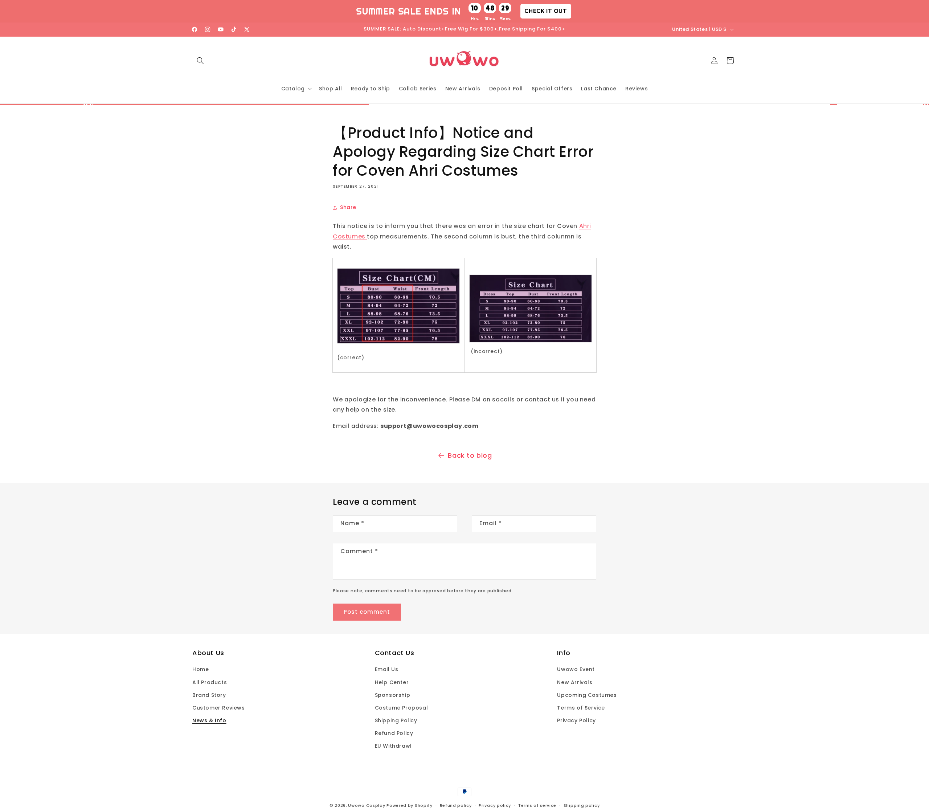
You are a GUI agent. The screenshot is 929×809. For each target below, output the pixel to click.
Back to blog (470, 455)
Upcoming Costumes (587, 695)
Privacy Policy (576, 720)
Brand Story (209, 695)
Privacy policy (495, 805)
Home (200, 669)
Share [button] (348, 207)
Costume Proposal (401, 707)
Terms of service (537, 805)
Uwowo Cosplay (366, 805)
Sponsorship (392, 695)
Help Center (392, 682)
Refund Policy (394, 733)
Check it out (545, 11)
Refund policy (456, 805)
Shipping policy (582, 805)
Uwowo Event (576, 669)
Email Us (386, 669)
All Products (209, 682)
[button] (200, 61)
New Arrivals (574, 682)
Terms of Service (581, 707)
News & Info (209, 720)
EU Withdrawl (393, 745)
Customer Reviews (218, 707)
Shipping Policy (396, 720)
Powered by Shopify (409, 805)
